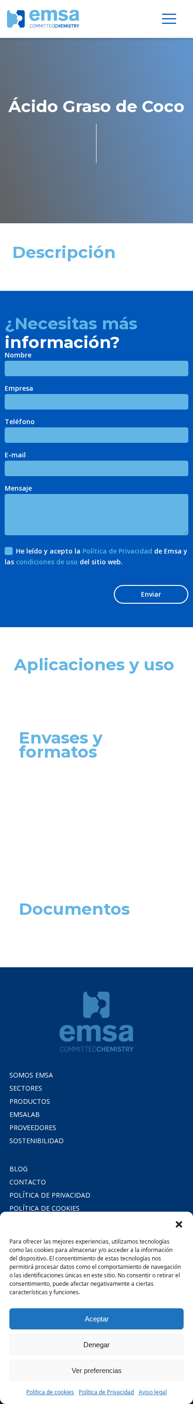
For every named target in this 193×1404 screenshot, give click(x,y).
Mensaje (18, 489)
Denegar (96, 1345)
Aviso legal (153, 1392)
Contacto (27, 1181)
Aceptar (97, 1319)
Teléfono (20, 422)
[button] (179, 1223)
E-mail (15, 455)
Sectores (25, 1088)
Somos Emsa (31, 1074)
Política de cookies (50, 1392)
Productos (29, 1101)
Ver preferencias (97, 1370)
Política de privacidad (49, 1195)
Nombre (18, 355)
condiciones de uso (47, 561)
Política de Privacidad (106, 1392)
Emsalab (24, 1114)
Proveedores (32, 1127)
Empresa (19, 389)
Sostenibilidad (36, 1140)
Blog (18, 1168)
